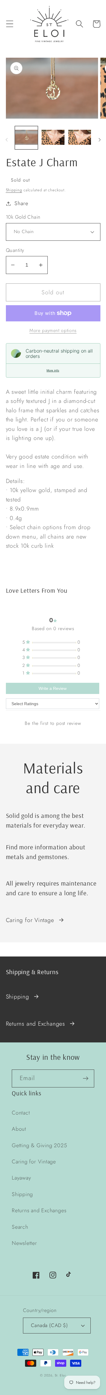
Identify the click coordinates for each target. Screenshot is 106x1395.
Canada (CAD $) (49, 1325)
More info (53, 370)
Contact (21, 1113)
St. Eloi (60, 1375)
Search (20, 1227)
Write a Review (53, 688)
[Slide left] (6, 139)
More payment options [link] (53, 330)
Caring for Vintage (30, 920)
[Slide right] (99, 139)
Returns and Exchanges (35, 1023)
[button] (9, 24)
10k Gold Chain (23, 217)
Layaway (21, 1178)
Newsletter (24, 1243)
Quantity (15, 250)
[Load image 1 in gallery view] (26, 137)
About (19, 1129)
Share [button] (21, 203)
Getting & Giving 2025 (39, 1145)
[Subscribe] (85, 1078)
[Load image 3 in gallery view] (79, 137)
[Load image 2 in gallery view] (53, 137)
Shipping (14, 190)
